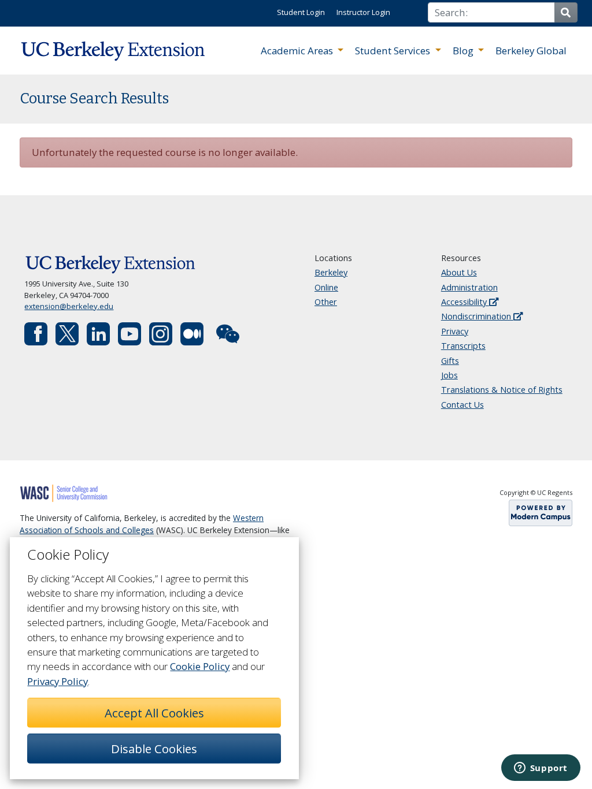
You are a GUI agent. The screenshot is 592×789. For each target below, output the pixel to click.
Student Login (301, 12)
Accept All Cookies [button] (154, 713)
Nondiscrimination (477, 316)
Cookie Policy (200, 666)
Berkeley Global (531, 50)
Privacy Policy (57, 681)
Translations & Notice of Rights (502, 389)
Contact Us (462, 404)
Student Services (393, 50)
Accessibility (465, 301)
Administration (469, 287)
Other (325, 301)
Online (326, 287)
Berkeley (330, 272)
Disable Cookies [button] (154, 748)
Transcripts (463, 345)
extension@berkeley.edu (68, 306)
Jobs (449, 375)
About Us (459, 272)
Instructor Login (363, 12)
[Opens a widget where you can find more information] (540, 768)
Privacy (454, 331)
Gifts (450, 360)
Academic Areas (298, 50)
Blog (464, 50)
